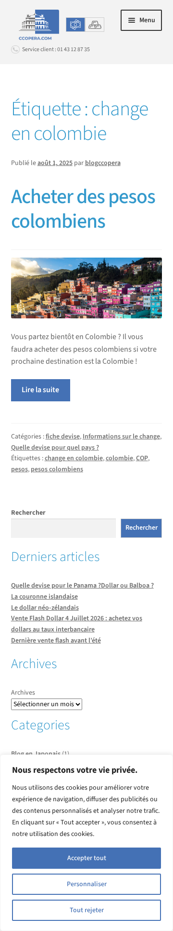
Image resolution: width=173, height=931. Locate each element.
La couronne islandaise (44, 597)
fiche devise (63, 436)
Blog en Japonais (36, 754)
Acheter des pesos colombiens (83, 209)
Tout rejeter (87, 910)
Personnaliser (87, 884)
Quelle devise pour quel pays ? (55, 447)
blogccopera (103, 163)
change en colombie (74, 458)
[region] (86, 842)
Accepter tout (86, 858)
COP (142, 458)
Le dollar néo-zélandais (45, 608)
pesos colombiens (57, 469)
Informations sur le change (121, 436)
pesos (19, 469)
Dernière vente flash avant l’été (56, 640)
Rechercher (28, 513)
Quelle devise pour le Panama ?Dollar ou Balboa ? (82, 585)
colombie (119, 458)
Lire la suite (40, 389)
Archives (23, 693)
